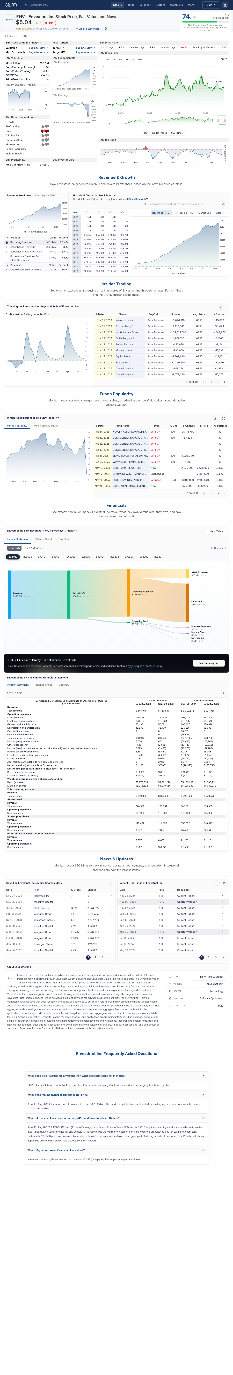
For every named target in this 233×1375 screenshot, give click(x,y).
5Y (133, 59)
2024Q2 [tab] (27, 557)
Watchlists (176, 4)
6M (120, 59)
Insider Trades (159, 132)
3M (113, 59)
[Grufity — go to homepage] (14, 5)
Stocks (117, 4)
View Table (216, 531)
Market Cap (204, 213)
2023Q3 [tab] (71, 557)
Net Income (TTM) (184, 213)
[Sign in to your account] (225, 5)
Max (140, 59)
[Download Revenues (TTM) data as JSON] (223, 204)
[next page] (218, 382)
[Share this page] (106, 29)
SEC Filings (177, 132)
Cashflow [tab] (64, 539)
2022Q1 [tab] (158, 557)
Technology (216, 991)
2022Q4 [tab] (114, 557)
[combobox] (55, 5)
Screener (145, 4)
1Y (127, 59)
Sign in (211, 4)
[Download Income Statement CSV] (223, 693)
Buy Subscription (209, 663)
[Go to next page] (110, 957)
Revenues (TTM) (161, 213)
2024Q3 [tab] (13, 557)
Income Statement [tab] (18, 539)
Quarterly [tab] (14, 548)
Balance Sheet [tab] (43, 539)
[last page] (225, 382)
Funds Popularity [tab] (17, 425)
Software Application (211, 998)
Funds (130, 4)
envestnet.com (215, 983)
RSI (146, 132)
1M (107, 59)
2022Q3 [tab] (129, 557)
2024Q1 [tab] (42, 557)
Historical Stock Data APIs (133, 199)
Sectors (160, 4)
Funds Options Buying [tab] (46, 425)
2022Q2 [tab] (144, 557)
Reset (224, 59)
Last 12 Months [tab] (33, 548)
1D (101, 59)
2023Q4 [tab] (56, 557)
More (191, 4)
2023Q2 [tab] (86, 557)
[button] (99, 314)
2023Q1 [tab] (100, 557)
